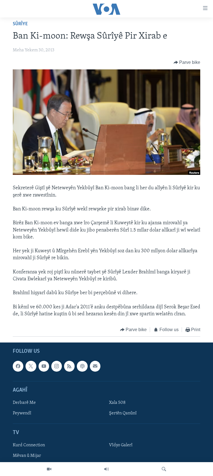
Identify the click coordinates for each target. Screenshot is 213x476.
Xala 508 (117, 402)
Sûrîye (20, 24)
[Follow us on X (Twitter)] (31, 366)
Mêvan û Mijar (27, 456)
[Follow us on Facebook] (18, 366)
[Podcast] (82, 366)
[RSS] (69, 366)
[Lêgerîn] (164, 469)
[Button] (187, 62)
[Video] (49, 469)
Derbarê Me (24, 402)
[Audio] (106, 469)
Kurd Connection (29, 445)
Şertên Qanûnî (123, 413)
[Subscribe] (95, 366)
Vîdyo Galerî (121, 445)
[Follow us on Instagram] (56, 366)
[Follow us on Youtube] (44, 366)
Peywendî (22, 413)
